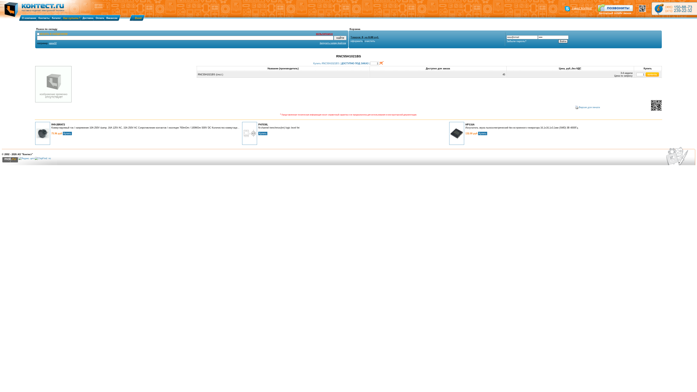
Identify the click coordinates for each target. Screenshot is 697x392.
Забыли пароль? (516, 41)
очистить (370, 41)
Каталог (56, 18)
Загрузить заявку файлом (333, 43)
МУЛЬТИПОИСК (324, 34)
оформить (356, 41)
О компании (29, 18)
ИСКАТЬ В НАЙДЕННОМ (54, 34)
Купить (67, 133)
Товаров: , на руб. (364, 37)
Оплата (100, 18)
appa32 (53, 43)
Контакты (44, 18)
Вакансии (111, 18)
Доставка (88, 18)
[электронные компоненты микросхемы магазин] (674, 8)
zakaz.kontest (582, 8)
